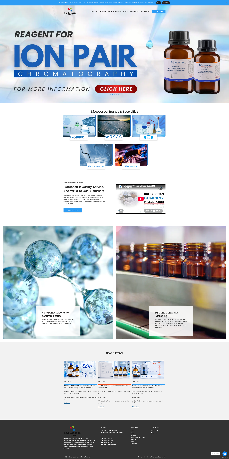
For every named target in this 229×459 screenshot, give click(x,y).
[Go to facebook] (224, 453)
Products (105, 11)
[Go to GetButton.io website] (225, 457)
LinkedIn (155, 433)
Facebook (155, 431)
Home (92, 11)
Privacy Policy (142, 457)
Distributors (134, 11)
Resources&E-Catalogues (138, 437)
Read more (67, 403)
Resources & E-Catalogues (120, 11)
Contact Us (134, 443)
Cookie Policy (150, 457)
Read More (166, 2)
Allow (158, 2)
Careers (147, 11)
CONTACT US (159, 11)
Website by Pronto (160, 457)
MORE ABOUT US (73, 210)
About (132, 433)
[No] (227, 3)
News (141, 11)
